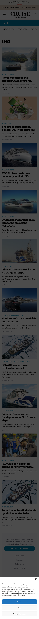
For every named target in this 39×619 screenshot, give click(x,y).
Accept (19, 602)
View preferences (19, 614)
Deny (19, 608)
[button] (36, 580)
